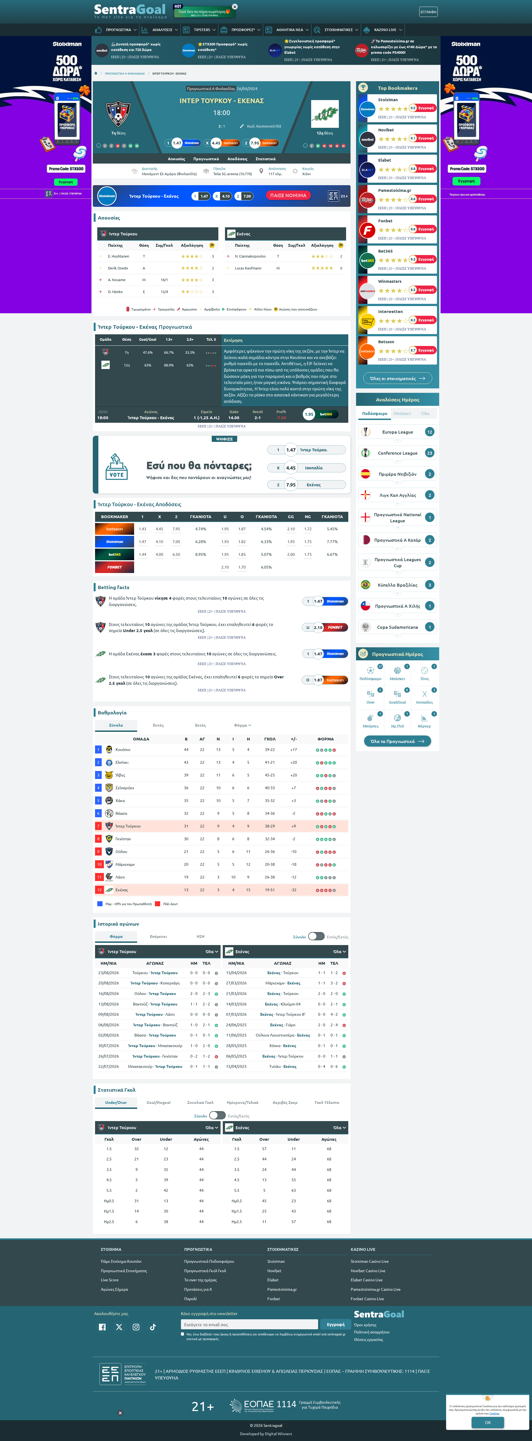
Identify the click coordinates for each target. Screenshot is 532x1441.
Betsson (386, 341)
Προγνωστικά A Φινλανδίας (211, 88)
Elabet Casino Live (367, 1279)
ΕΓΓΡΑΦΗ (428, 11)
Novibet (386, 130)
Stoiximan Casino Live (370, 1261)
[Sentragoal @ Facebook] (102, 1327)
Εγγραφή (336, 1324)
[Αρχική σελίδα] (96, 73)
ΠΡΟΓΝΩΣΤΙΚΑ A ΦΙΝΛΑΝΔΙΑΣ (125, 73)
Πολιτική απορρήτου (372, 1331)
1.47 (142, 541)
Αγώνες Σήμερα (114, 1289)
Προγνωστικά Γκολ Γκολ (205, 1270)
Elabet (384, 160)
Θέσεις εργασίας (368, 1339)
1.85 (242, 554)
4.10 (159, 541)
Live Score (110, 1279)
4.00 (159, 554)
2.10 (291, 528)
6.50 (176, 554)
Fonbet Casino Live (367, 1298)
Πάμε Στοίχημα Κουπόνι (121, 1261)
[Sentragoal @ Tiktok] (153, 1327)
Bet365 (385, 251)
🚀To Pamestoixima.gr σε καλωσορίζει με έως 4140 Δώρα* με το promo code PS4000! (404, 46)
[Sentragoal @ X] (119, 1327)
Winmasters (389, 281)
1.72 (308, 528)
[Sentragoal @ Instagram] (136, 1327)
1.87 (242, 528)
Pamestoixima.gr (394, 190)
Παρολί (190, 1298)
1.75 (308, 541)
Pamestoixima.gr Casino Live (376, 1289)
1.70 (242, 566)
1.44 (142, 554)
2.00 (291, 554)
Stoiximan (388, 99)
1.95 (225, 528)
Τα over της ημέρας (200, 1279)
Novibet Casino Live (368, 1270)
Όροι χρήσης (365, 1324)
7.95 (176, 528)
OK (488, 1422)
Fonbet (385, 220)
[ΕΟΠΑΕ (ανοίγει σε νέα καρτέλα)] (285, 1406)
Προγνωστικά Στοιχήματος (124, 1270)
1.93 (225, 541)
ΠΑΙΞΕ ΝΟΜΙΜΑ (288, 195)
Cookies (494, 1413)
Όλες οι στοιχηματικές (393, 378)
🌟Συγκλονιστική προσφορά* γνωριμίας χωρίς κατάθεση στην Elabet (312, 46)
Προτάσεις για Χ (198, 1289)
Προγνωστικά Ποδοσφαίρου (209, 1261)
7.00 (176, 541)
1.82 (242, 541)
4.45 (159, 528)
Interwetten (390, 311)
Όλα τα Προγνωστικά (393, 741)
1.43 (142, 528)
